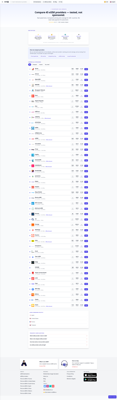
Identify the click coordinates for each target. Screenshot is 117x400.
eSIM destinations (25, 374)
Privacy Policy (70, 374)
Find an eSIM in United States (27, 381)
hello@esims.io (48, 390)
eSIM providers (24, 376)
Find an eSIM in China (25, 388)
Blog (44, 378)
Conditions (69, 376)
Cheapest (35, 64)
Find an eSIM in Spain (25, 386)
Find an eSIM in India (25, 393)
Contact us (75, 367)
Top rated (47, 64)
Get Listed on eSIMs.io (49, 392)
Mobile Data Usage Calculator (51, 374)
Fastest (41, 64)
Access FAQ (42, 366)
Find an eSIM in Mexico (26, 391)
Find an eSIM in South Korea (27, 383)
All (29, 64)
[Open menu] (2, 2)
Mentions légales (71, 378)
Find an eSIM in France (26, 378)
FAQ (44, 381)
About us (45, 376)
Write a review (112, 397)
